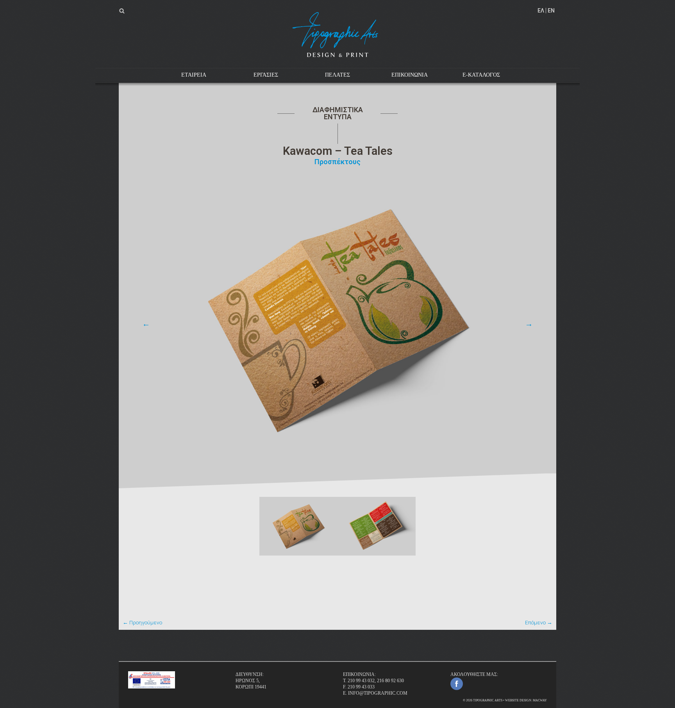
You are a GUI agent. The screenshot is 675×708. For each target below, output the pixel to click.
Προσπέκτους (337, 162)
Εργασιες (266, 75)
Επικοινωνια (409, 75)
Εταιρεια (193, 75)
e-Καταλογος (481, 75)
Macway (540, 700)
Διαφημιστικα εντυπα (337, 113)
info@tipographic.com (377, 693)
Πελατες (337, 75)
